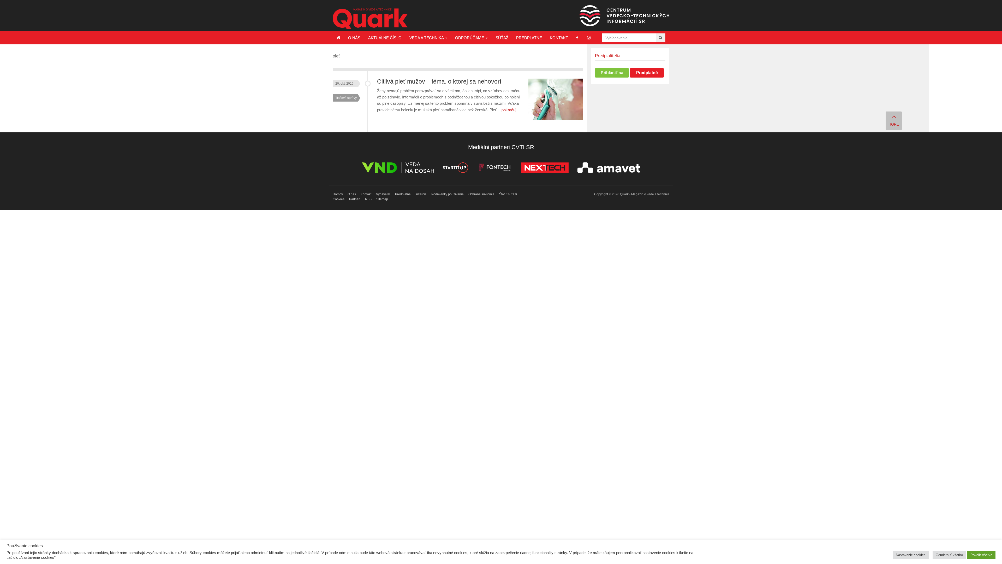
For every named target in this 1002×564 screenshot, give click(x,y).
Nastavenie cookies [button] (911, 555)
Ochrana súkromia (481, 194)
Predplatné (529, 38)
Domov (338, 194)
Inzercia (421, 194)
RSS (368, 199)
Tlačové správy (346, 98)
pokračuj (509, 109)
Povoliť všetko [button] (981, 555)
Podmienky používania (447, 194)
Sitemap (382, 199)
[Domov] (338, 37)
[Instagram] (588, 38)
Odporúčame (470, 38)
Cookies (338, 199)
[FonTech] (494, 168)
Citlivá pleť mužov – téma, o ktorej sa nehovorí (439, 81)
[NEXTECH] (545, 168)
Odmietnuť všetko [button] (949, 555)
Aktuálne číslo (385, 38)
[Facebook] (577, 38)
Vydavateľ (383, 194)
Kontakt (559, 38)
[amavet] (608, 168)
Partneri (354, 199)
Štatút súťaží (508, 194)
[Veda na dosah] (398, 168)
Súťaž (502, 38)
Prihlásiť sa (612, 72)
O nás (354, 38)
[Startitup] (455, 168)
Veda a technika (427, 38)
